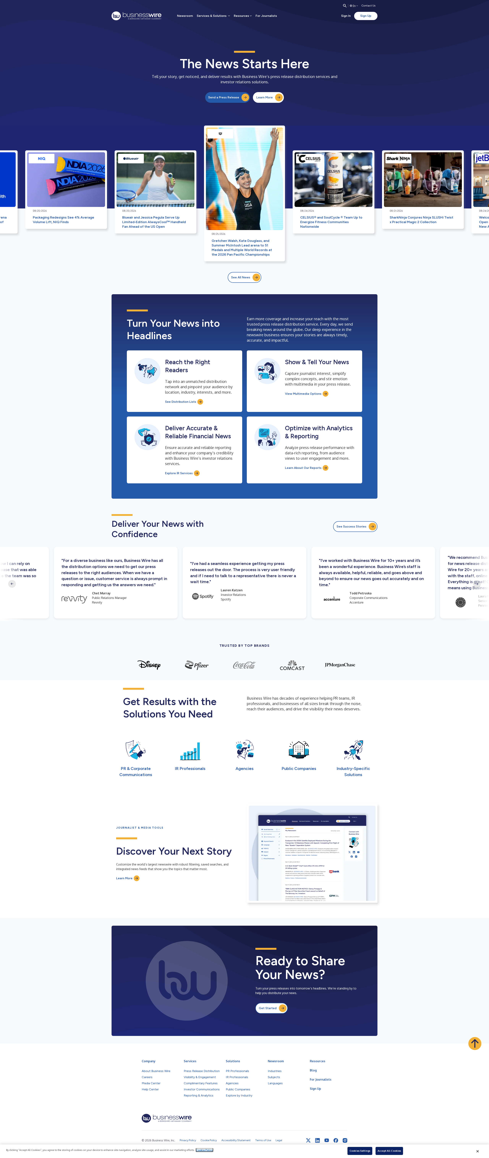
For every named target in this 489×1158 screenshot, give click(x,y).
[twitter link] (308, 1140)
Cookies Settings (360, 1150)
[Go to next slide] (477, 584)
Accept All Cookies (389, 1150)
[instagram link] (345, 1140)
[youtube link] (326, 1140)
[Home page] (136, 15)
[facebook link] (336, 1140)
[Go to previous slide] (12, 584)
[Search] (345, 5)
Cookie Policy (204, 1150)
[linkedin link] (317, 1140)
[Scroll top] (474, 1043)
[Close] (478, 1151)
